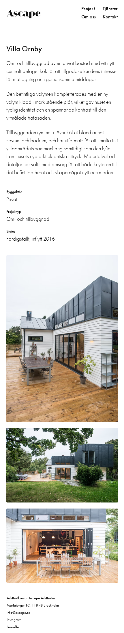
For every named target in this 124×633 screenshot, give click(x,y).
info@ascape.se (18, 612)
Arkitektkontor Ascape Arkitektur (31, 598)
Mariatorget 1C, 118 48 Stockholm (33, 605)
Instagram (14, 619)
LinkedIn (13, 626)
